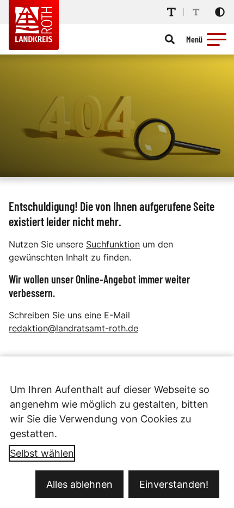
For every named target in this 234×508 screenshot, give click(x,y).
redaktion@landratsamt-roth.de (73, 328)
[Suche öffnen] (170, 39)
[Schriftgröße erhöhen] (171, 12)
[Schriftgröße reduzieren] (196, 12)
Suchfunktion (113, 244)
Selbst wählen (42, 453)
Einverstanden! (173, 484)
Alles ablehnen (79, 484)
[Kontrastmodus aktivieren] (220, 12)
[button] (217, 39)
